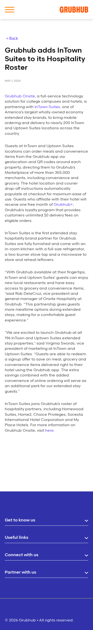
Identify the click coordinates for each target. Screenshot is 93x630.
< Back (12, 38)
